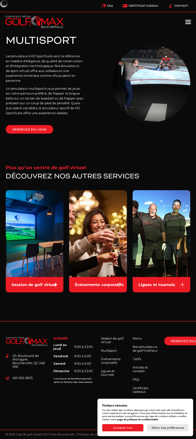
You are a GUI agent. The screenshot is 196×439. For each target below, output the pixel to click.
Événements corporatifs (110, 361)
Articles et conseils (140, 369)
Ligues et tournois (108, 373)
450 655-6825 (22, 378)
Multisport (109, 350)
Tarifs (137, 359)
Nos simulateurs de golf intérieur (145, 348)
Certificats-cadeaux (141, 390)
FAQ (136, 379)
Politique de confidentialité (95, 434)
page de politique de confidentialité (137, 419)
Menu (137, 338)
